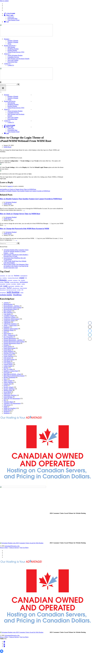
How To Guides (8, 369)
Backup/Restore (8, 304)
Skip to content (4, 1)
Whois (9, 44)
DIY (26, 277)
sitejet (22, 286)
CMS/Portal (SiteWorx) (10, 324)
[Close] (3, 88)
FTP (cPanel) (7, 358)
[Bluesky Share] (90, 331)
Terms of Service (14, 547)
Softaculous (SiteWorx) (10, 395)
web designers (3, 292)
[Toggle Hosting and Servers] (31, 101)
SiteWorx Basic (8, 390)
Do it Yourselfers (8, 337)
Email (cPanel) (8, 346)
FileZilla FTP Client (9, 353)
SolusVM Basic (8, 397)
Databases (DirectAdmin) (11, 328)
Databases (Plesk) (9, 330)
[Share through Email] (90, 339)
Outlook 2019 (8, 384)
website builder (6, 294)
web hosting (13, 291)
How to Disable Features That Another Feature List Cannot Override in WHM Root (31, 199)
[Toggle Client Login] (31, 127)
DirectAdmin (7, 333)
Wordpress (7, 411)
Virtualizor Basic (8, 401)
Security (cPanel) (8, 387)
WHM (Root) (7, 147)
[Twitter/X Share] (90, 327)
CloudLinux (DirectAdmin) (11, 319)
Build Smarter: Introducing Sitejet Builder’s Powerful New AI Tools (16, 255)
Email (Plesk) (7, 350)
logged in (10, 186)
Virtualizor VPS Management (12, 403)
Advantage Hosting (10, 202)
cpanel (21, 277)
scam (5, 286)
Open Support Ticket (13, 20)
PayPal (6, 385)
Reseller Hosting (12, 50)
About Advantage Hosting (15, 55)
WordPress (17, 294)
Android (6, 302)
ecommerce (15, 280)
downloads (10, 280)
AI (6, 275)
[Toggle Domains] (31, 95)
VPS (22, 289)
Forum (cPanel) (8, 354)
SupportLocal (3, 289)
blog (12, 275)
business (16, 275)
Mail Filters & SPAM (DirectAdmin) (14, 376)
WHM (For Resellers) (10, 408)
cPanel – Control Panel (10, 325)
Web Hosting (11, 47)
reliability (19, 283)
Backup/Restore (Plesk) (10, 309)
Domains (6, 345)
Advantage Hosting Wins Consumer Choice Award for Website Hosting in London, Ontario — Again (16, 251)
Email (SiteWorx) (8, 351)
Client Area (11, 17)
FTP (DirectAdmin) (9, 359)
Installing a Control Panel (11, 371)
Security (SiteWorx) (9, 388)
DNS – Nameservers (9, 335)
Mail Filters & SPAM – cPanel (12, 374)
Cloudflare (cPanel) (9, 315)
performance (24, 282)
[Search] (0, 82)
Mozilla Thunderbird (9, 377)
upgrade (19, 289)
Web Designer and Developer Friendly (18, 58)
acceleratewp (2, 275)
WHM (5, 406)
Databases (6, 327)
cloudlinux (4, 277)
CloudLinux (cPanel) (10, 317)
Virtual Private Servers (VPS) (16, 52)
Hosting (6, 367)
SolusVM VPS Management (12, 398)
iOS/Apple (7, 372)
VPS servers (7, 405)
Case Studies (7, 314)
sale (1, 286)
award (9, 275)
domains (3, 280)
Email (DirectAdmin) (10, 348)
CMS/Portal (7, 322)
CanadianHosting (23, 275)
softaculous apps (15, 288)
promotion (8, 283)
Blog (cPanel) (7, 311)
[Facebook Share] (90, 323)
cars (1, 277)
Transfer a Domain (13, 42)
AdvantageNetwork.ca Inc (12, 546)
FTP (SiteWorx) (8, 363)
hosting (6, 282)
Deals (5, 332)
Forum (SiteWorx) (9, 356)
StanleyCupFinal (23, 288)
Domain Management (10, 338)
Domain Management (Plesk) (12, 343)
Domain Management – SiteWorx (13, 340)
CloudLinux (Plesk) (9, 320)
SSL (5, 400)
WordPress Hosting (13, 49)
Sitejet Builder (3, 288)
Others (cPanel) (8, 380)
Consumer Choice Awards (13, 277)
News (5, 379)
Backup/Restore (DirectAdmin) (12, 307)
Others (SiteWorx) (9, 382)
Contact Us (11, 65)
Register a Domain (13, 40)
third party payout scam (11, 289)
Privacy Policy (4, 547)
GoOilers (2, 282)
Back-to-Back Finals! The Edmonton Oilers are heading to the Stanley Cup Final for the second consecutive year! (16, 266)
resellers (23, 283)
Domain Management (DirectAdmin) (14, 341)
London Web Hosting (14, 282)
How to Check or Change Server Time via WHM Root (20, 214)
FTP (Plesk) (7, 361)
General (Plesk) (8, 364)
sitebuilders (17, 286)
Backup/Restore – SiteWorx (11, 306)
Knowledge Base (12, 18)
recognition (13, 283)
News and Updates (13, 60)
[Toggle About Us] (31, 109)
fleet (19, 280)
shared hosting (11, 286)
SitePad (9, 288)
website (21, 292)
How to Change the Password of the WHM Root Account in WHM (24, 228)
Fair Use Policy (24, 547)
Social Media (7, 392)
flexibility (23, 280)
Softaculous (7, 393)
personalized (2, 283)
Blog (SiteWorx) (8, 312)
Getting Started (8, 366)
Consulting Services (13, 57)
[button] (16, 45)
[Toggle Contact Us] (31, 121)
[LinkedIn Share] (90, 335)
